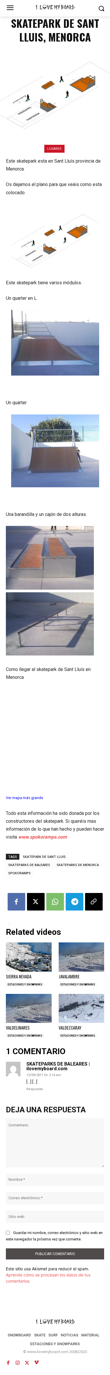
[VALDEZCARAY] (81, 1008)
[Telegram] (74, 902)
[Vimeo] (36, 1362)
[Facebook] (16, 902)
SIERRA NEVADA (18, 976)
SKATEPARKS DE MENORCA (78, 865)
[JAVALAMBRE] (81, 957)
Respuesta (34, 1089)
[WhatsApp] (55, 902)
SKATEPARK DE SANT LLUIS (44, 856)
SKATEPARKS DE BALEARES (29, 865)
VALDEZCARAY (70, 1027)
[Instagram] (17, 1362)
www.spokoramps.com (42, 837)
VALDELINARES (18, 1027)
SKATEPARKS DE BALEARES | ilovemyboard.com (58, 1066)
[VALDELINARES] (29, 1008)
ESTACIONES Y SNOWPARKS (25, 984)
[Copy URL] (94, 902)
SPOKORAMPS (19, 873)
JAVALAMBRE (69, 976)
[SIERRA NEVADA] (29, 957)
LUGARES (54, 149)
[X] (36, 902)
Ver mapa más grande (24, 798)
